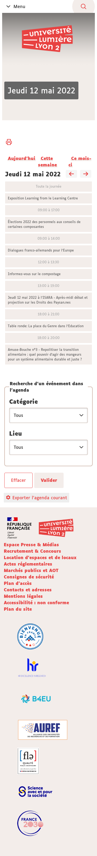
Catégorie (23, 401)
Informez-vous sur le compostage (34, 274)
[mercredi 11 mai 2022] (71, 174)
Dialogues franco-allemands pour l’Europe (41, 250)
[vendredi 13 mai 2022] (85, 174)
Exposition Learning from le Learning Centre (43, 198)
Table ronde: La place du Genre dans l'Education (46, 326)
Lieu (15, 433)
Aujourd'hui (21, 158)
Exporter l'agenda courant (39, 497)
